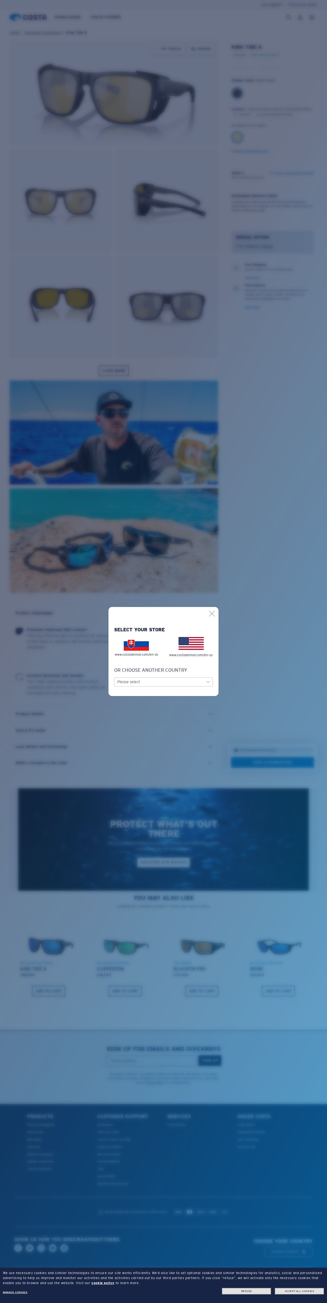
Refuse (246, 1291)
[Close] (212, 613)
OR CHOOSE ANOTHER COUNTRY (150, 670)
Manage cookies (15, 1292)
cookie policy (102, 1283)
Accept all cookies (299, 1291)
